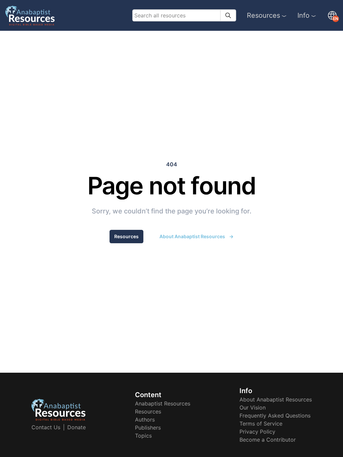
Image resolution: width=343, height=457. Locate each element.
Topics (143, 435)
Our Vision (252, 407)
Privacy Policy (257, 431)
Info (303, 15)
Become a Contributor (267, 439)
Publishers (148, 427)
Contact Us (45, 427)
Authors (145, 419)
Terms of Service (260, 423)
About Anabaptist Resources (196, 236)
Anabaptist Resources (162, 403)
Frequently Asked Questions (275, 415)
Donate (76, 427)
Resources (263, 15)
